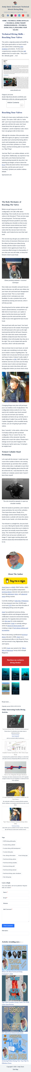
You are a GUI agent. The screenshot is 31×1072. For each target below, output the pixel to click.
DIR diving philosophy (9, 841)
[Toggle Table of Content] (21, 105)
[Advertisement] (15, 187)
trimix (16, 594)
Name (5, 892)
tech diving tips (23, 855)
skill (25, 51)
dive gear (8, 621)
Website (5, 903)
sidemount (10, 594)
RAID (13, 587)
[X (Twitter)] (12, 15)
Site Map (15, 1069)
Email (5, 898)
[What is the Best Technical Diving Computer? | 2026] (15, 957)
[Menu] (28, 15)
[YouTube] (23, 15)
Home (4, 20)
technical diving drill (8, 866)
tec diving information (9, 855)
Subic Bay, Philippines (21, 601)
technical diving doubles (10, 862)
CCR (10, 605)
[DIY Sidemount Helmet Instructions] (15, 1018)
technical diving (6, 592)
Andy (3, 612)
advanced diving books (14, 625)
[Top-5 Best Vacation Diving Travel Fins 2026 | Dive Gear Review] (15, 988)
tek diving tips (7, 877)
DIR (15, 359)
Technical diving (15, 826)
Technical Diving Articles (18, 20)
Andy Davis (5, 587)
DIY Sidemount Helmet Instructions (12, 1033)
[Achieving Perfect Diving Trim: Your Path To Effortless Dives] (15, 1047)
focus (3, 165)
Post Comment (8, 925)
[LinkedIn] (19, 15)
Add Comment (7, 909)
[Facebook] (8, 15)
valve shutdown (15, 736)
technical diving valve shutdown (12, 873)
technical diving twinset (9, 870)
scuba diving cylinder (9, 844)
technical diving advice (9, 859)
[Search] (3, 15)
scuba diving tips (8, 852)
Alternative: (5, 930)
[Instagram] (15, 15)
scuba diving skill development (11, 848)
